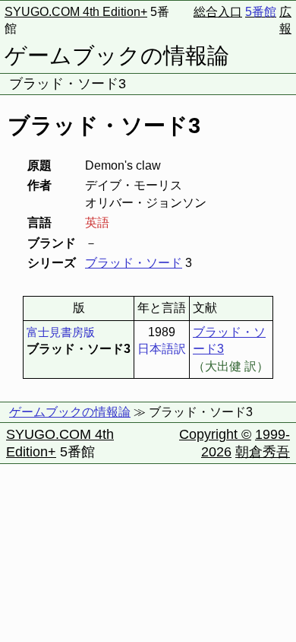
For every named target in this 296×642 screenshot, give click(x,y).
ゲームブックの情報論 (117, 55)
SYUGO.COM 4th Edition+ (76, 11)
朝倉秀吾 (262, 451)
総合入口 (218, 11)
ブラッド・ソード (133, 262)
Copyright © (215, 434)
